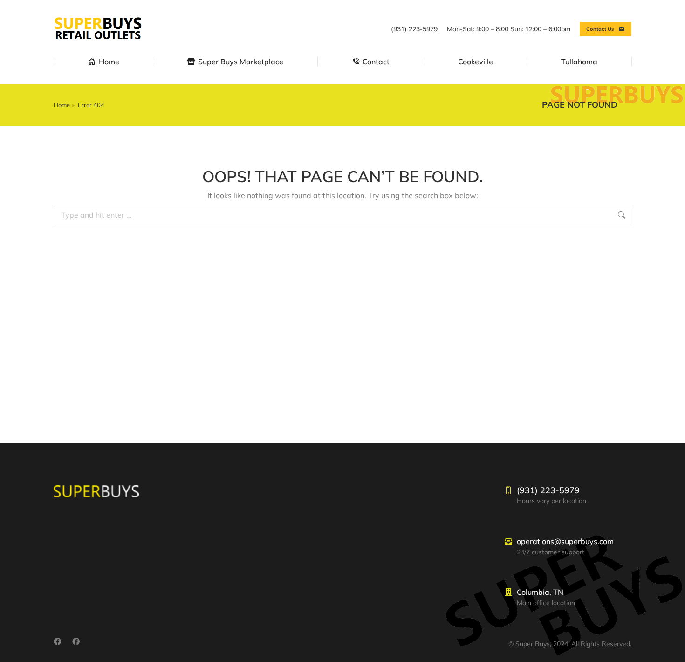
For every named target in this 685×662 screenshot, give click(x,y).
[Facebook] (57, 641)
